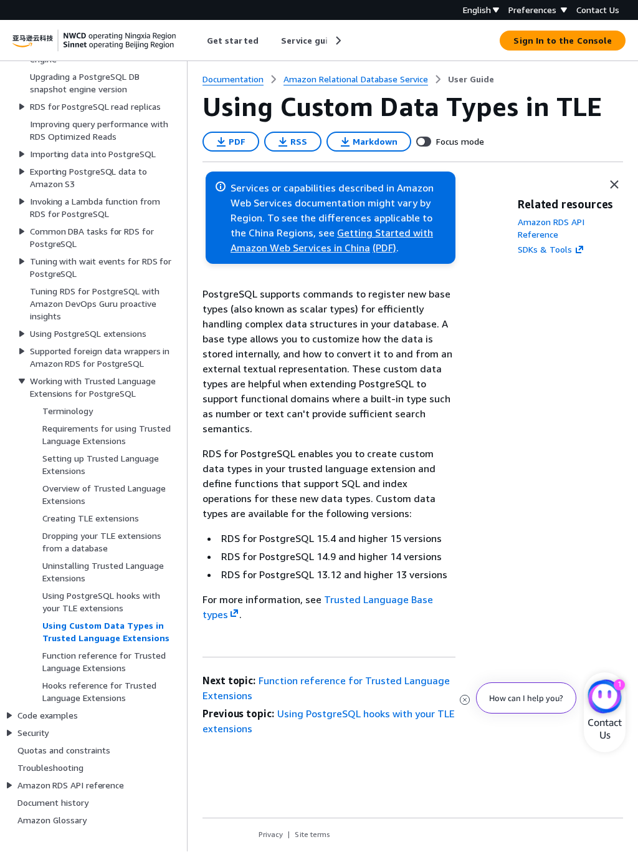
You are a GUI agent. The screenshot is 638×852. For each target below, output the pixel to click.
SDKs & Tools (545, 249)
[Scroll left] (198, 41)
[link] (471, 79)
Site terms (312, 834)
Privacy (271, 834)
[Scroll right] (337, 41)
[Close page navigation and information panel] (614, 185)
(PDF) (384, 247)
